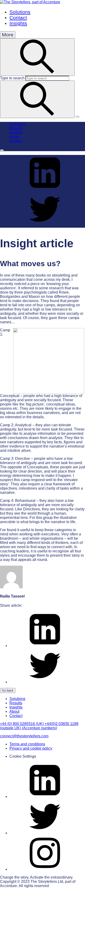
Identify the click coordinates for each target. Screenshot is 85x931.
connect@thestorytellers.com (24, 736)
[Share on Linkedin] (44, 189)
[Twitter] (44, 833)
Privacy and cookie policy (30, 748)
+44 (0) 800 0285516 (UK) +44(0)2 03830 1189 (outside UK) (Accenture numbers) (39, 726)
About (14, 137)
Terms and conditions (27, 744)
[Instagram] (44, 869)
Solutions (19, 12)
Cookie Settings (22, 756)
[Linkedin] (44, 796)
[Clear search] (77, 116)
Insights (18, 23)
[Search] (37, 99)
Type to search (12, 78)
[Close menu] (2, 150)
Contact (18, 17)
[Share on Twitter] (44, 225)
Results (15, 128)
